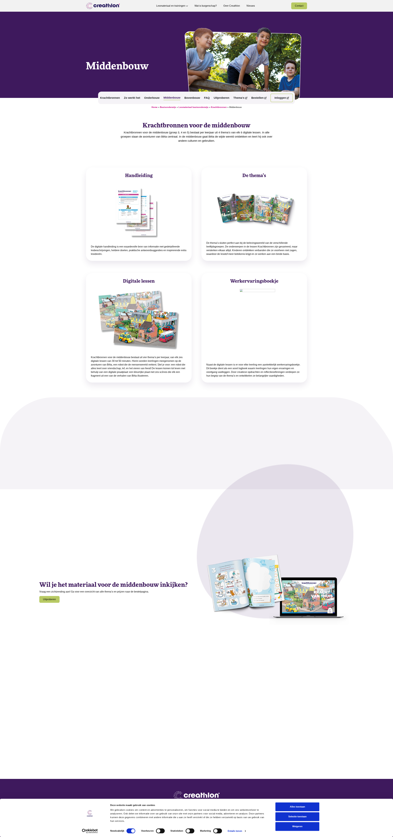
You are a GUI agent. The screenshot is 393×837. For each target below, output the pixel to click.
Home (155, 107)
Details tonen (235, 831)
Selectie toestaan (297, 816)
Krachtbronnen (219, 107)
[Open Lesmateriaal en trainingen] (187, 6)
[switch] (160, 830)
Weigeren (297, 826)
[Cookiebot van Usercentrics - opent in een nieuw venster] (89, 831)
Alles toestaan (297, 806)
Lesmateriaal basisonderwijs (193, 107)
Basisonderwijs (168, 107)
